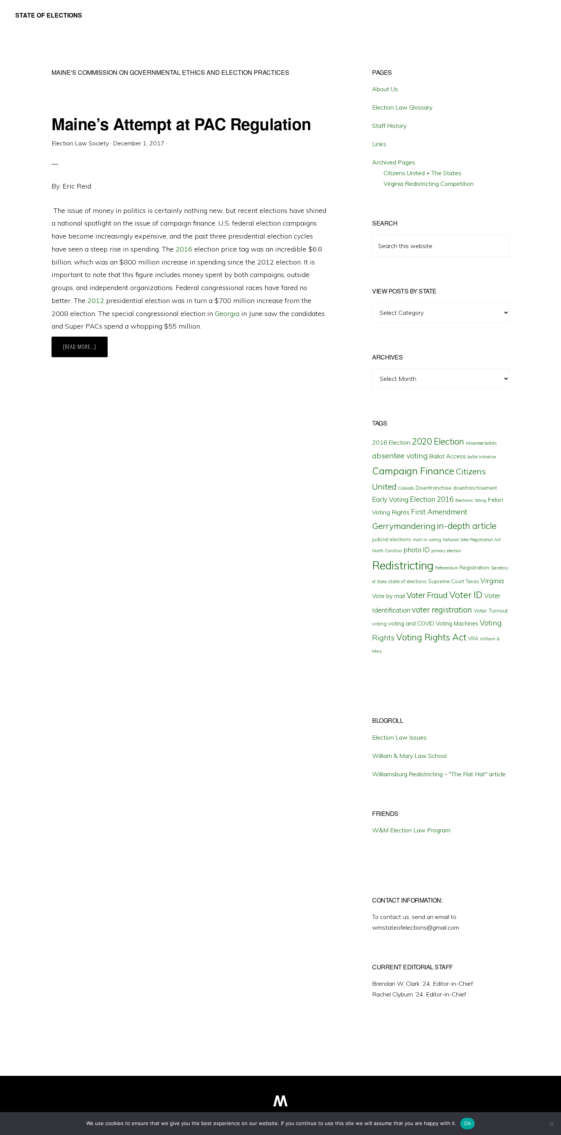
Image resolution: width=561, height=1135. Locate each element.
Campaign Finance (413, 471)
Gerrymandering (403, 526)
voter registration (442, 609)
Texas (472, 581)
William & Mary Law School (409, 755)
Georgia (227, 313)
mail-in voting (427, 539)
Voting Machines (457, 623)
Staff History (389, 125)
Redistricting (403, 565)
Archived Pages (393, 162)
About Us (385, 89)
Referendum (446, 568)
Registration (474, 567)
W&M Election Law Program (411, 830)
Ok (467, 1123)
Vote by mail (388, 596)
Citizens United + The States (422, 173)
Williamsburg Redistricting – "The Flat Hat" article (439, 774)
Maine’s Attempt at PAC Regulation (184, 123)
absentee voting (400, 455)
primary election (446, 550)
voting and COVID (411, 623)
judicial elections (391, 539)
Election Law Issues (399, 737)
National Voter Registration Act (472, 539)
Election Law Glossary (402, 107)
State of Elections (48, 15)
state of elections (407, 581)
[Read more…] (85, 350)
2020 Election (438, 441)
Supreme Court (446, 581)
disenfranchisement (475, 488)
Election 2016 (432, 499)
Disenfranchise (433, 487)
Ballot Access (447, 456)
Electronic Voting (470, 500)
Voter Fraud (427, 595)
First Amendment (439, 511)
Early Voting (390, 499)
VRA (473, 638)
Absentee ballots (481, 443)
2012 (95, 300)
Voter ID (466, 594)
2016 (184, 249)
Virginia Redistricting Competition (429, 183)
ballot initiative (482, 456)
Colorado (406, 488)
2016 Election (391, 442)
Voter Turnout (491, 610)
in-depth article (467, 525)
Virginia (492, 581)
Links (379, 144)
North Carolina (387, 550)
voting (379, 624)
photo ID (416, 550)
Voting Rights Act (431, 637)
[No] (551, 1123)
